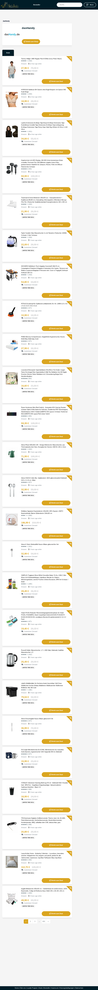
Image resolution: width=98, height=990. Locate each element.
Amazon (24, 64)
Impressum (54, 988)
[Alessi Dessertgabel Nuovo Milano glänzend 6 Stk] (12, 727)
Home (17, 988)
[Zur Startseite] (9, 5)
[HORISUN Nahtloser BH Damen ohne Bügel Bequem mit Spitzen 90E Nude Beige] (12, 99)
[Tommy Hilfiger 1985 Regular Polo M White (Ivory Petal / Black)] (12, 69)
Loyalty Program (32, 988)
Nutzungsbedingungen (67, 988)
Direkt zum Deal (57, 81)
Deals (8, 53)
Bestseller (36, 5)
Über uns (23, 988)
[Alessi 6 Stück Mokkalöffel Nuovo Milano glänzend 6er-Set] (12, 552)
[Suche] (80, 5)
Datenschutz (79, 988)
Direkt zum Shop (31, 41)
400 (43, 921)
